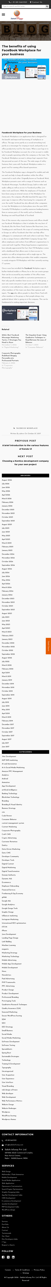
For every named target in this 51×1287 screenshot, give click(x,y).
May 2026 (6, 491)
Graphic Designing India (10, 1192)
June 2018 (5, 706)
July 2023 (5, 617)
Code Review (7, 816)
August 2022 (7, 658)
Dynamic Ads (7, 879)
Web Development (9, 1097)
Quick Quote (48, 646)
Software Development (11, 1042)
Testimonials (6, 1233)
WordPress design (8, 1210)
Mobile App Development (12, 964)
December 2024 (8, 554)
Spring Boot (6, 1053)
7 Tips (4, 1242)
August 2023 (7, 613)
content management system (13, 823)
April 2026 (6, 495)
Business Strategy (8, 808)
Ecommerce (6, 882)
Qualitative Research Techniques (14, 1005)
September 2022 (8, 654)
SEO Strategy (7, 1027)
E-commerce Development (11, 1201)
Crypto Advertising (9, 838)
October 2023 (7, 606)
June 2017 (5, 747)
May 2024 (6, 580)
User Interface (7, 1082)
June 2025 (6, 532)
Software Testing (8, 1045)
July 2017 (5, 743)
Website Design (8, 1105)
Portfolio (5, 1224)
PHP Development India (10, 1207)
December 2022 (8, 643)
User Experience (8, 1079)
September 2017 (8, 736)
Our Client (6, 1236)
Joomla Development (9, 1204)
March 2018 (6, 717)
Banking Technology (9, 794)
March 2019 (6, 676)
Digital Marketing (9, 868)
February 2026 (7, 502)
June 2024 (6, 576)
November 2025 (8, 513)
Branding (5, 801)
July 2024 (5, 573)
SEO (3, 1023)
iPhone (4, 931)
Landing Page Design (10, 938)
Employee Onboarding (10, 886)
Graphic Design (7, 912)
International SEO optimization (14, 923)
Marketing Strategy (9, 953)
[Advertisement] (25, 105)
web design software (9, 1090)
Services (5, 1221)
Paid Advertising (8, 979)
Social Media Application (11, 1180)
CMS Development (8, 1198)
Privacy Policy (39, 1270)
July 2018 (5, 702)
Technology (6, 1060)
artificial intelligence (9, 790)
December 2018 (8, 684)
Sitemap (26, 1273)
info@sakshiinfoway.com (14, 1145)
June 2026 (6, 487)
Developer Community (10, 856)
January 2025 (7, 550)
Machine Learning (9, 945)
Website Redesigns (9, 1108)
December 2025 (8, 510)
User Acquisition (8, 1075)
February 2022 (7, 669)
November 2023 (8, 602)
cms (3, 812)
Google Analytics (8, 905)
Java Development (9, 934)
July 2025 (5, 528)
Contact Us (37, 2)
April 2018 (6, 713)
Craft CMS (6, 834)
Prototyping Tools (9, 1001)
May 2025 (6, 536)
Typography (6, 1068)
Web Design (6, 1171)
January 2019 (7, 680)
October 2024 (7, 562)
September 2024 (8, 565)
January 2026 (7, 506)
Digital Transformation (10, 871)
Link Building (7, 942)
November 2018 (8, 687)
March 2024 (7, 587)
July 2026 (5, 484)
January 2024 (7, 595)
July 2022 (5, 662)
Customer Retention (9, 842)
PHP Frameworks (8, 982)
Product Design (8, 990)
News (4, 971)
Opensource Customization (12, 1186)
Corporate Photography (11, 831)
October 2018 (7, 691)
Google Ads (6, 901)
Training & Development (11, 1064)
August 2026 (7, 480)
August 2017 (6, 739)
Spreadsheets (7, 1049)
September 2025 (8, 521)
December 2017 (8, 724)
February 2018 (7, 721)
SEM (4, 1019)
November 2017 (8, 728)
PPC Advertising (8, 986)
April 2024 (6, 584)
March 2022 (7, 665)
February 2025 (7, 547)
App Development (9, 786)
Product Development (10, 994)
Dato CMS (6, 853)
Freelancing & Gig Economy (12, 894)
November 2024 (8, 558)
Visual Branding (8, 1086)
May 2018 (6, 710)
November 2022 (8, 647)
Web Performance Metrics (12, 1101)
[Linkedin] (13, 1258)
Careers (8, 1270)
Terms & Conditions (22, 1270)
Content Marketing (9, 827)
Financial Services (8, 890)
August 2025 (7, 524)
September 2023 (8, 610)
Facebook (28, 268)
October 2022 (7, 650)
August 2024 (7, 569)
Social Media (7, 1034)
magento (5, 949)
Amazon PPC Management (12, 771)
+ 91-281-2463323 (19, 2)
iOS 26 (4, 927)
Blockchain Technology (10, 797)
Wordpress (6, 1112)
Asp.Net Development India (12, 1195)
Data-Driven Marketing (11, 849)
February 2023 (7, 636)
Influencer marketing (9, 916)
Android (5, 779)
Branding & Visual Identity (12, 805)
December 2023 (8, 599)
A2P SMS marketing (10, 760)
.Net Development (9, 756)
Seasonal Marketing (9, 1012)
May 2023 (6, 624)
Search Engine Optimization (12, 1189)
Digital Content (8, 864)
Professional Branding (10, 997)
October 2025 (7, 517)
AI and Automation (9, 764)
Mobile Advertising (9, 960)
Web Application (8, 1183)
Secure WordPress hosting (12, 1016)
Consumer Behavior (9, 819)
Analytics (5, 775)
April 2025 (6, 539)
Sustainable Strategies (10, 1056)
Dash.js (4, 845)
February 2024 (7, 591)
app (12, 293)
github (4, 897)
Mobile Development (10, 968)
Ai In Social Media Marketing (13, 768)
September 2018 (8, 695)
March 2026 (7, 499)
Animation (6, 782)
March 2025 (7, 543)
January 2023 (7, 639)
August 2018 (7, 699)
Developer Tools (8, 860)
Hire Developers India (10, 1239)
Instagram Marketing (10, 919)
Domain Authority (9, 875)
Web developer (7, 1094)
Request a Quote (8, 1245)
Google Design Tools (10, 908)
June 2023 (6, 621)
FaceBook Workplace (27, 428)
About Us (5, 1227)
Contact (5, 1230)
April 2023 (6, 628)
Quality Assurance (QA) (11, 1008)
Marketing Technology (10, 956)
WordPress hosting (9, 1116)
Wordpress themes (9, 1119)
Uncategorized (7, 1071)
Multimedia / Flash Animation (13, 1174)
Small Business (7, 1031)
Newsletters (6, 975)
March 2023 (7, 632)
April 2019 (6, 673)
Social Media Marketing (11, 1038)
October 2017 (7, 732)
